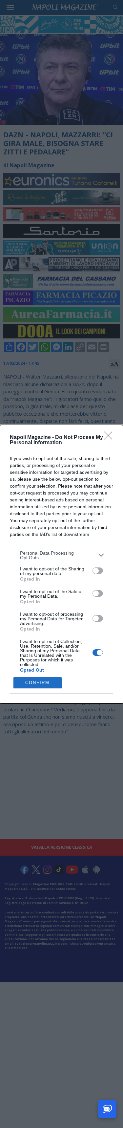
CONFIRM (37, 682)
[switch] (97, 570)
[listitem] (61, 555)
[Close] (110, 437)
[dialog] (61, 564)
